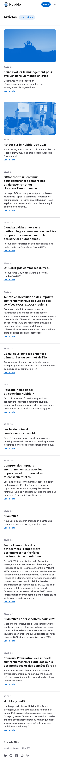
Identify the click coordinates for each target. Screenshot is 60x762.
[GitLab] (5, 756)
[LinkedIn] (16, 756)
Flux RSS (26, 748)
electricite (26, 17)
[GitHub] (11, 756)
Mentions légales (11, 748)
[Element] (22, 756)
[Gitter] (27, 756)
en (55, 4)
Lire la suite (9, 91)
